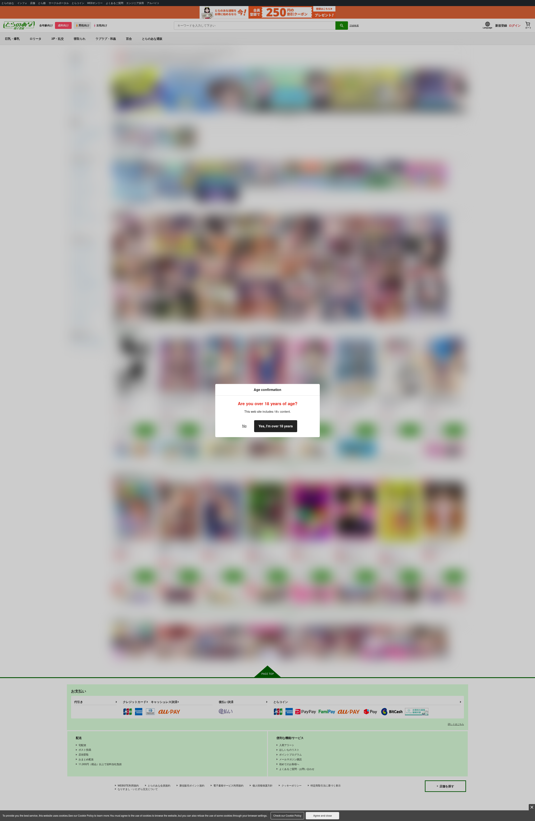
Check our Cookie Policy (287, 815)
